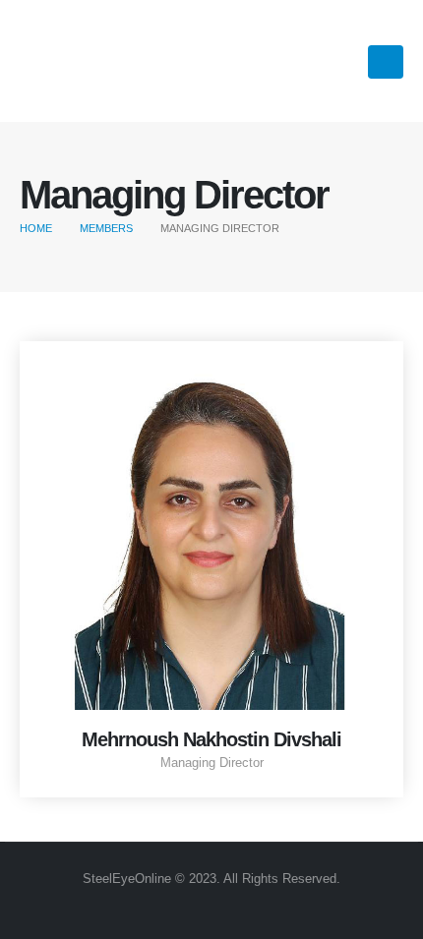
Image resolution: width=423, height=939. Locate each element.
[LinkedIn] (348, 60)
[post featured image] (211, 533)
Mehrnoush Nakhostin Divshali (212, 739)
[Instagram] (314, 60)
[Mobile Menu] (385, 62)
